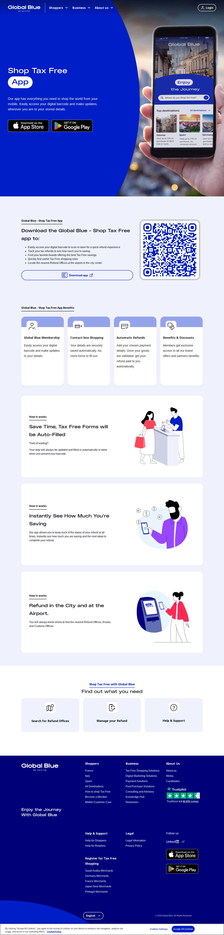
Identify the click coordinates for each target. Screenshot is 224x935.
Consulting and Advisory (140, 791)
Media (169, 775)
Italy (87, 775)
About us (101, 8)
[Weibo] (183, 841)
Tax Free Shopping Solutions (142, 770)
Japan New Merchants (98, 886)
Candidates (173, 781)
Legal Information (136, 840)
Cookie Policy (54, 931)
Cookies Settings (159, 928)
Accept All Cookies (183, 928)
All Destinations (94, 786)
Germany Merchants (97, 876)
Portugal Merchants (96, 891)
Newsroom (132, 802)
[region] (112, 929)
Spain (88, 781)
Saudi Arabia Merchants (99, 870)
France (89, 770)
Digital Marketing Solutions (141, 775)
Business (79, 8)
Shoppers (56, 8)
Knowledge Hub (135, 796)
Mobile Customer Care (98, 802)
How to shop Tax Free (98, 791)
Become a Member (96, 796)
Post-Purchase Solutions (140, 786)
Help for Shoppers (95, 840)
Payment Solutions (137, 781)
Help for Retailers (95, 845)
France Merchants (95, 881)
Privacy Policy (134, 845)
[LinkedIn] (172, 841)
